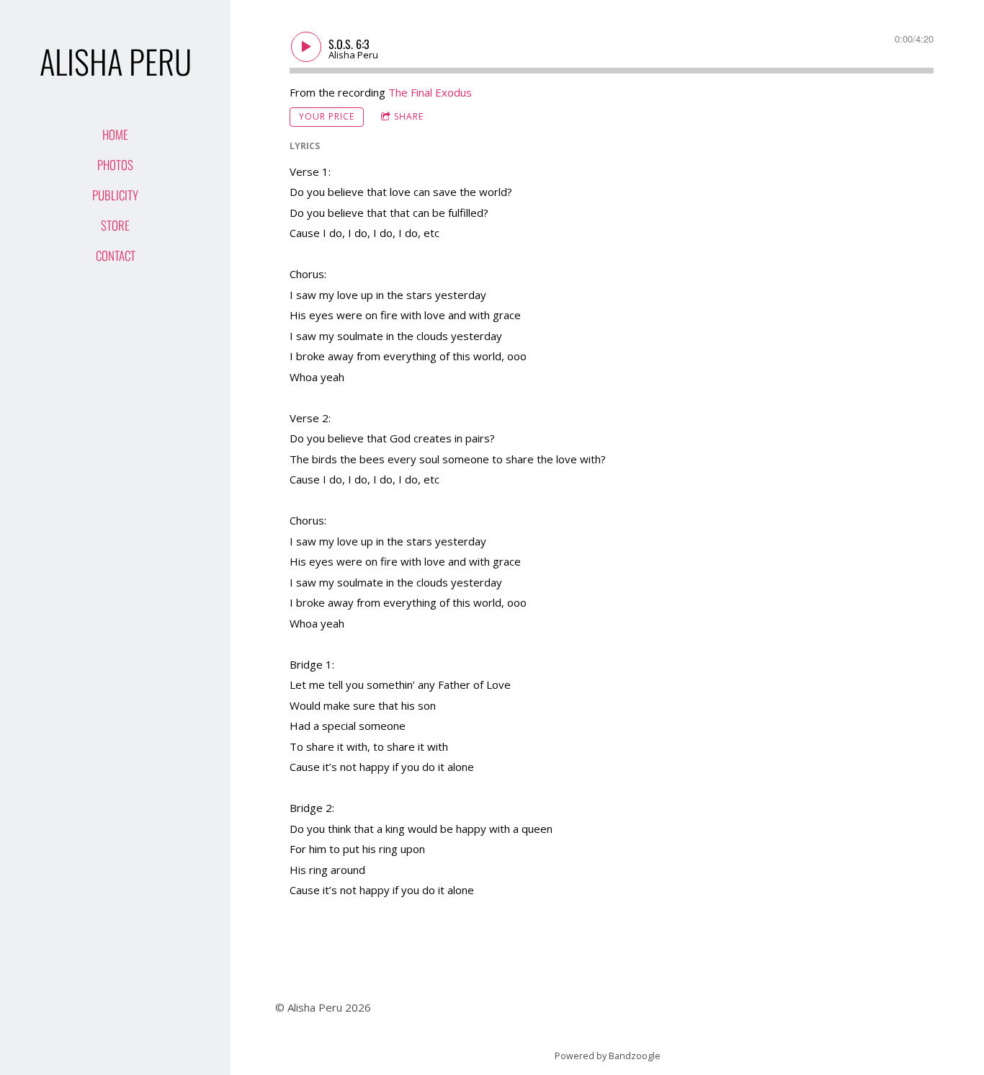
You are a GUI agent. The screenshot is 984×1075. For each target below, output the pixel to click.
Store (115, 225)
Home (115, 134)
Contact (115, 255)
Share (409, 116)
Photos (115, 165)
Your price (326, 116)
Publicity (115, 195)
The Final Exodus (430, 92)
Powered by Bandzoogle (608, 1056)
